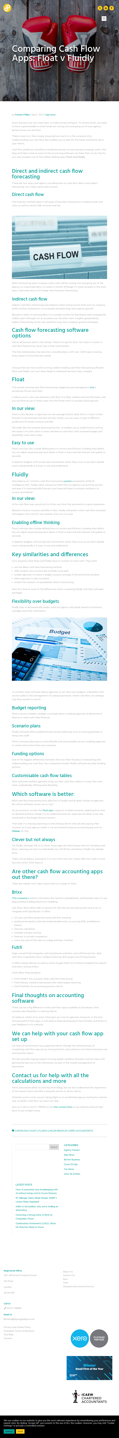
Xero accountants (81, 1130)
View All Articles (72, 1174)
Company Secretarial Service (78, 1286)
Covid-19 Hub (71, 1164)
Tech (65, 1282)
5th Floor (8, 1281)
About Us (68, 1271)
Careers (8, 1338)
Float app (48, 810)
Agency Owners (72, 1150)
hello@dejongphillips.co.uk (20, 1319)
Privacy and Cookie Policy (17, 1327)
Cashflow (21, 1130)
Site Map (8, 1334)
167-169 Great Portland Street (20, 1275)
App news (50, 114)
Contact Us (69, 1275)
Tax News (69, 1169)
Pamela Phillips (22, 114)
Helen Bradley (58, 1130)
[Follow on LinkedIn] (105, 8)
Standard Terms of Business (19, 1331)
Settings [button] (9, 1431)
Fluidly (43, 1130)
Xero (65, 1279)
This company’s (20, 898)
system (67, 481)
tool (91, 387)
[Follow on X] (100, 8)
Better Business (72, 1159)
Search (54, 1147)
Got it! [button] (20, 1431)
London (8, 1287)
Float (33, 1130)
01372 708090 (14, 1308)
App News (69, 1154)
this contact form (62, 1106)
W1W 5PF (9, 1292)
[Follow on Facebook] (111, 8)
